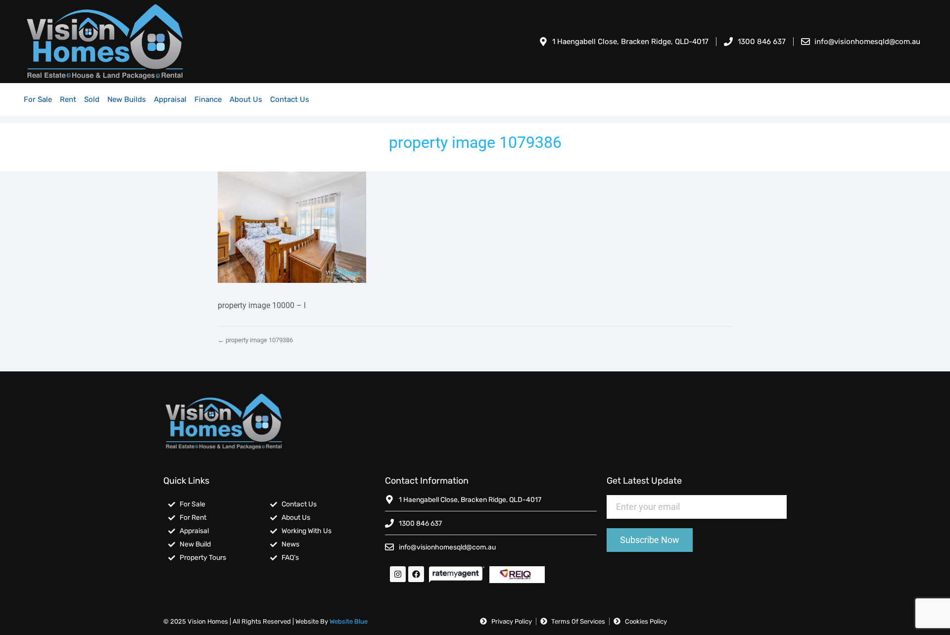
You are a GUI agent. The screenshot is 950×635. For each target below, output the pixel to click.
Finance (208, 99)
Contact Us (289, 99)
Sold (91, 99)
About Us (246, 99)
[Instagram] (398, 574)
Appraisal (170, 99)
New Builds (126, 99)
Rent (68, 99)
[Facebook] (416, 574)
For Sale (38, 99)
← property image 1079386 (255, 340)
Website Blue (349, 621)
